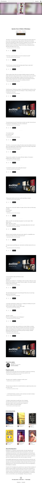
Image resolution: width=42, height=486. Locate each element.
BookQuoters (4, 1)
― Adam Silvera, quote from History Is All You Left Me (13, 374)
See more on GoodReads (14, 365)
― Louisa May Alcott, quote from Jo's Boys (12, 388)
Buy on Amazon (21, 34)
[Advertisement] (21, 22)
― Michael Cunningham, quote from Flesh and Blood (13, 395)
